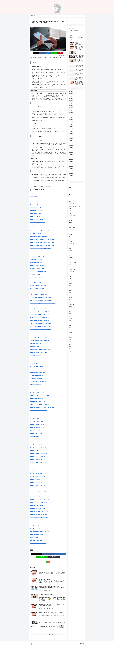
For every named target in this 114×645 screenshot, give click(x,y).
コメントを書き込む (48, 634)
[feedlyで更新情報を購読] (47, 562)
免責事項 (70, 35)
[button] (84, 15)
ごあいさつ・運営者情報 (73, 30)
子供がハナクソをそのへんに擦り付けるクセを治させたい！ (76, 38)
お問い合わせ (71, 28)
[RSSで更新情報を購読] (49, 562)
